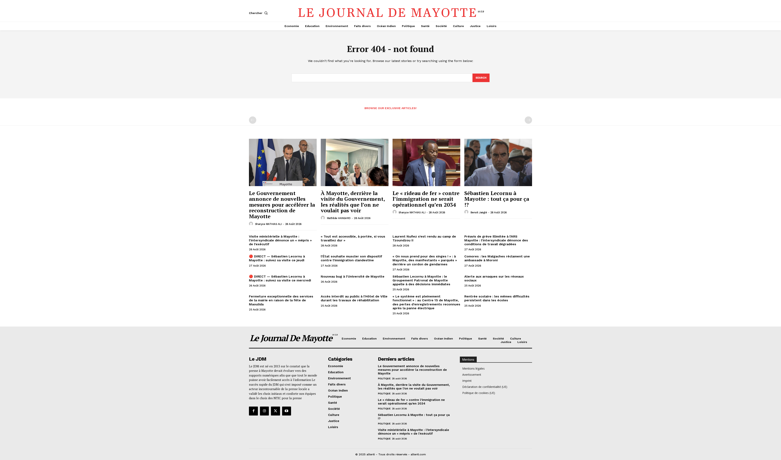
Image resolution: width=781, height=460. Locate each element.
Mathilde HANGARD (339, 218)
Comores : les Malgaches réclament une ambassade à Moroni (497, 258)
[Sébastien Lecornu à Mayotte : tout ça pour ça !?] (498, 162)
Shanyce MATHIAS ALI (268, 224)
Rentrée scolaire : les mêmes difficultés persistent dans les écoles (496, 298)
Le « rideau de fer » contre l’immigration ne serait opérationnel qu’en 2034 (426, 199)
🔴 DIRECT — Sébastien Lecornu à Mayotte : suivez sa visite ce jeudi (277, 258)
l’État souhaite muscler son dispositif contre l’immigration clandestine (351, 258)
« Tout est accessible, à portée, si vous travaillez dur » (353, 238)
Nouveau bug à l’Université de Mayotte (352, 276)
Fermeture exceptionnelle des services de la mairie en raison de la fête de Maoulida (281, 300)
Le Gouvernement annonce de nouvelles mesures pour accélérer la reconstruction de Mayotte (282, 205)
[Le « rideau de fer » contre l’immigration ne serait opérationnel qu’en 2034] (426, 162)
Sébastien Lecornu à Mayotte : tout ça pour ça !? (496, 199)
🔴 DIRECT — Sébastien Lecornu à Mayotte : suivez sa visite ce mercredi (280, 278)
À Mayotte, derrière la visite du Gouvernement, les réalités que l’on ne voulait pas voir (353, 202)
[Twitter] (275, 411)
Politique (384, 378)
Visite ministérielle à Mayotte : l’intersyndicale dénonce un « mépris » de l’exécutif (280, 240)
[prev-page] (252, 120)
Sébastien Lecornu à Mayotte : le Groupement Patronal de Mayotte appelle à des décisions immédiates (421, 280)
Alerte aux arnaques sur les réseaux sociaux (494, 278)
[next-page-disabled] (528, 120)
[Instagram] (264, 411)
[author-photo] (251, 224)
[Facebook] (253, 411)
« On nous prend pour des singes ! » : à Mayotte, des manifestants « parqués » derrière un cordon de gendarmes (425, 260)
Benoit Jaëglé (478, 212)
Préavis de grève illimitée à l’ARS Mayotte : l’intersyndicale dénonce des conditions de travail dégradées (496, 240)
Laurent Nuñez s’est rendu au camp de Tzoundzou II (424, 238)
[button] (259, 13)
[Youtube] (286, 411)
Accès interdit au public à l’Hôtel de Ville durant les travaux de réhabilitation (354, 298)
